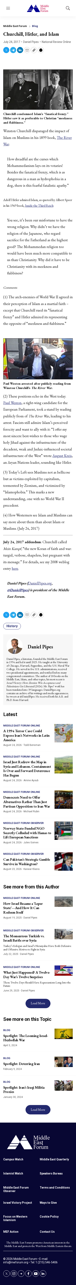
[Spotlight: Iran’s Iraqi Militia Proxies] (64, 1085)
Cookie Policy (49, 1216)
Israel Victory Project (17, 1202)
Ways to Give (48, 1202)
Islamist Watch (13, 1173)
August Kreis (62, 455)
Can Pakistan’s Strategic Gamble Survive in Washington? (26, 861)
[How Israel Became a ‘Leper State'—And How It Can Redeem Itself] (64, 901)
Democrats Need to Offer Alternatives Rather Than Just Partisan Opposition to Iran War (26, 801)
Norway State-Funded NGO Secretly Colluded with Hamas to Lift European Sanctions (27, 832)
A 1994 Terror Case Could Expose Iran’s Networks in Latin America (26, 735)
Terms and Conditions (55, 1187)
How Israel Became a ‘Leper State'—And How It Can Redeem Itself (23, 908)
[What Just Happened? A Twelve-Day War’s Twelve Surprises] (64, 970)
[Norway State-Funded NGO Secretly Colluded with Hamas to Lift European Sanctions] (64, 830)
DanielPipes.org (40, 583)
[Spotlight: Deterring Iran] (64, 1062)
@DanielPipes (17, 590)
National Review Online (56, 42)
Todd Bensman (32, 745)
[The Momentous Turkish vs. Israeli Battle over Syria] (64, 934)
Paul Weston (12, 402)
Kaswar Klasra (32, 869)
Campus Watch (13, 1159)
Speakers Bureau (51, 1173)
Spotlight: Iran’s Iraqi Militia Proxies (24, 1089)
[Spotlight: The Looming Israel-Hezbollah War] (64, 1034)
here (15, 568)
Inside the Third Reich (39, 205)
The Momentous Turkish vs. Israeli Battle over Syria (23, 938)
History (12, 626)
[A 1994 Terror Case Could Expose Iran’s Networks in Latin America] (64, 733)
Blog (35, 26)
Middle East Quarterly (54, 1159)
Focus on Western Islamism (15, 1218)
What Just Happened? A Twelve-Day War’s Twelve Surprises (26, 974)
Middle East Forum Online (21, 725)
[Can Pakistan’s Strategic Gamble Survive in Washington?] (64, 861)
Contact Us (47, 1231)
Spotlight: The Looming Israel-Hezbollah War (25, 1038)
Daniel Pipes (31, 42)
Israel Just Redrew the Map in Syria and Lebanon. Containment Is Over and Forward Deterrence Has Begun (27, 769)
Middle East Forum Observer (23, 823)
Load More (38, 1003)
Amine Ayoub (31, 780)
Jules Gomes (31, 842)
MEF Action (10, 1231)
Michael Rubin (31, 811)
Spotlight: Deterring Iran (21, 1063)
